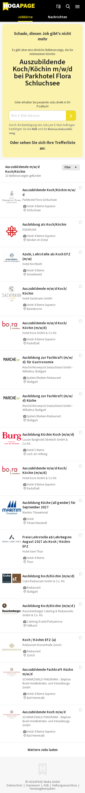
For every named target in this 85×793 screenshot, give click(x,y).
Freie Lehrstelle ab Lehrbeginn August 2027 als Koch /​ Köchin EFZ (47, 541)
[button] (77, 6)
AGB (34, 129)
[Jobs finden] (68, 6)
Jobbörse (25, 17)
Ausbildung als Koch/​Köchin (44, 224)
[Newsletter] (58, 6)
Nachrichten (57, 17)
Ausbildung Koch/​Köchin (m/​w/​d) (48, 576)
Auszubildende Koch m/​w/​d (44, 712)
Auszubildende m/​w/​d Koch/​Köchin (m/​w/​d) (44, 325)
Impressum (33, 785)
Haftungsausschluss (64, 785)
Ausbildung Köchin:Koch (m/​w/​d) (48, 434)
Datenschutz (14, 785)
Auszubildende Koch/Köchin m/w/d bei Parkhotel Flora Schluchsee (42, 72)
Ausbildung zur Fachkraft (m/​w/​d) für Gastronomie (47, 359)
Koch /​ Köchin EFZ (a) (39, 639)
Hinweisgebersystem (42, 789)
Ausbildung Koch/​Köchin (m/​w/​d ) (48, 605)
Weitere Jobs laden (43, 749)
